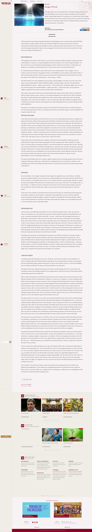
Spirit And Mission (25, 428)
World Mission (25, 1)
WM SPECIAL (25, 461)
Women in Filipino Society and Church (50, 443)
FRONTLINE (40, 473)
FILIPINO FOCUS (73, 470)
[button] (81, 30)
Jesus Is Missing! (25, 413)
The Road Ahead (46, 413)
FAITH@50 (55, 470)
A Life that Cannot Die (67, 443)
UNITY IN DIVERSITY (43, 461)
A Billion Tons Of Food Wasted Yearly (71, 413)
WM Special (32, 1)
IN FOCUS (55, 461)
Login (82, 1)
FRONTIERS (24, 470)
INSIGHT (71, 461)
